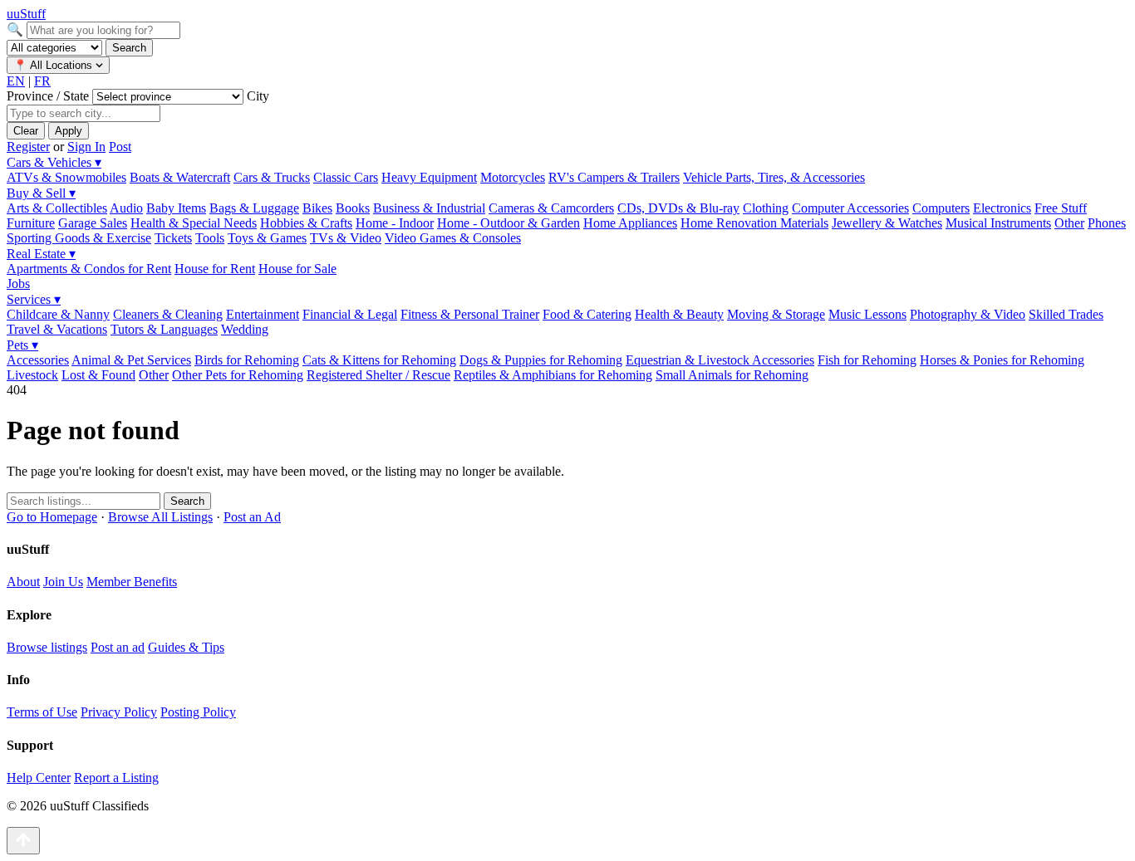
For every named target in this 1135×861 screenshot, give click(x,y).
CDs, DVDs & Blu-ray (678, 208)
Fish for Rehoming (867, 360)
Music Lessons (867, 314)
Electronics (1002, 208)
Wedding (244, 329)
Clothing (766, 208)
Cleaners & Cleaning (168, 314)
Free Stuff (1060, 208)
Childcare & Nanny (58, 314)
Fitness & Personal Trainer (469, 314)
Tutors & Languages (164, 329)
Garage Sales (92, 223)
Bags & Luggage (254, 208)
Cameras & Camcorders (551, 208)
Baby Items (176, 208)
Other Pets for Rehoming (237, 375)
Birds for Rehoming (246, 360)
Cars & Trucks (271, 177)
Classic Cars (345, 177)
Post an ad (118, 647)
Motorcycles (512, 177)
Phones (1107, 223)
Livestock (32, 375)
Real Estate (41, 254)
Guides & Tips (186, 647)
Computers (941, 208)
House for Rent (214, 269)
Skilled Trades (1066, 314)
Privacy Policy (119, 712)
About (23, 582)
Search (129, 48)
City (258, 96)
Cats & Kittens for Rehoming (379, 360)
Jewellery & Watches (887, 223)
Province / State (49, 96)
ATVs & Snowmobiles (66, 177)
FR (42, 81)
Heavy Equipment (429, 177)
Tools (209, 238)
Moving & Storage (776, 314)
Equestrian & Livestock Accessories (720, 360)
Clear (25, 131)
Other (1069, 223)
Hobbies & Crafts (306, 223)
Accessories (38, 360)
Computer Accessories (850, 208)
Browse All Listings (160, 517)
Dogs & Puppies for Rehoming (540, 360)
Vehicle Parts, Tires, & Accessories (774, 177)
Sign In (86, 146)
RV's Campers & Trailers (614, 177)
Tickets (173, 238)
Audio (126, 208)
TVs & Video (345, 238)
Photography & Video (967, 314)
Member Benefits (131, 582)
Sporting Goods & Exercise (79, 238)
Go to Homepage (52, 517)
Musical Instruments (998, 223)
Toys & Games (267, 238)
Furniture (31, 223)
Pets (22, 345)
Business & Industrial (429, 208)
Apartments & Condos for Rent (89, 269)
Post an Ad (252, 517)
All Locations (54, 65)
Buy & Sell (41, 193)
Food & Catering (587, 314)
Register (28, 146)
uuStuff (26, 14)
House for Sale (297, 269)
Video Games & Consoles (453, 238)
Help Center (39, 777)
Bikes (317, 208)
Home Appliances (630, 223)
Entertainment (262, 314)
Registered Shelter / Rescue (378, 375)
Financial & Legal (349, 314)
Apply (68, 131)
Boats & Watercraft (180, 177)
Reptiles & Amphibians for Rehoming (553, 375)
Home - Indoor (395, 223)
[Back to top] (23, 840)
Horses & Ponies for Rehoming (1002, 360)
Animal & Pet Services (131, 360)
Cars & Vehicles (54, 162)
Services (34, 299)
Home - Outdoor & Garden (508, 223)
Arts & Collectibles (57, 208)
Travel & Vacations (57, 329)
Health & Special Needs (193, 223)
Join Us (63, 582)
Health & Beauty (679, 314)
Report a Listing (116, 777)
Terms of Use (42, 712)
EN (16, 81)
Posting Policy (198, 712)
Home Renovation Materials (754, 223)
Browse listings (47, 647)
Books (353, 208)
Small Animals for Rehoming (732, 375)
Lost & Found (98, 375)
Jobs (18, 283)
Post (120, 146)
